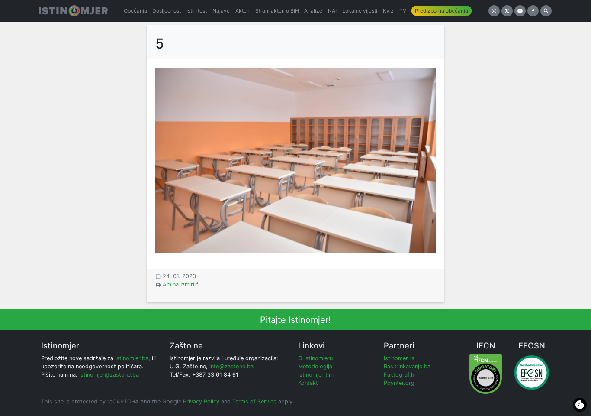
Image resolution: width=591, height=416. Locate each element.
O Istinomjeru (315, 358)
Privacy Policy (201, 401)
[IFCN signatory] (485, 373)
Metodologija (315, 366)
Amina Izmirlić (181, 284)
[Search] (546, 10)
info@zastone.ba (231, 366)
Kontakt (308, 383)
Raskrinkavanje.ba (407, 366)
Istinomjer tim (316, 374)
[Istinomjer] (73, 11)
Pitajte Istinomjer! (295, 320)
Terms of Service (254, 401)
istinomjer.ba (131, 358)
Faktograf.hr (400, 374)
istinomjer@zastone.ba (109, 374)
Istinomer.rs (399, 358)
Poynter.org (399, 383)
